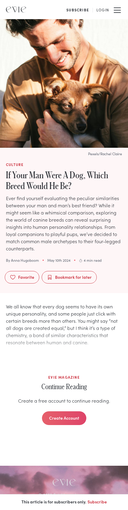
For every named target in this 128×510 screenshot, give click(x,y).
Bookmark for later (73, 277)
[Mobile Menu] (117, 9)
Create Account (64, 418)
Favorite (26, 277)
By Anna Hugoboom (22, 260)
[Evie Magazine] (16, 9)
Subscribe (97, 502)
